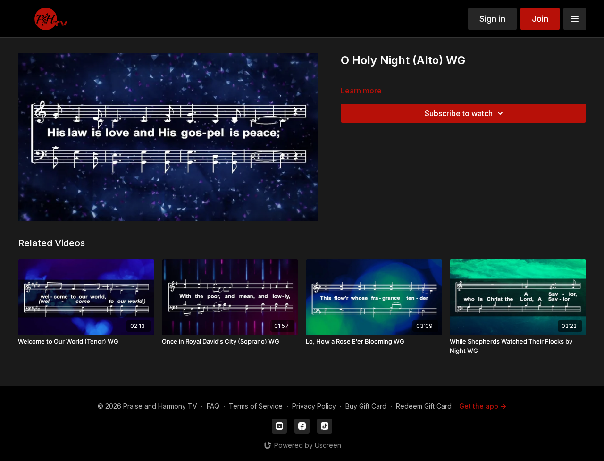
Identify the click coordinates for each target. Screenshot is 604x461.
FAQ (213, 406)
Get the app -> (482, 406)
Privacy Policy (314, 406)
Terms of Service (256, 406)
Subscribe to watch (459, 113)
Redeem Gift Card (424, 406)
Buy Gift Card (365, 406)
